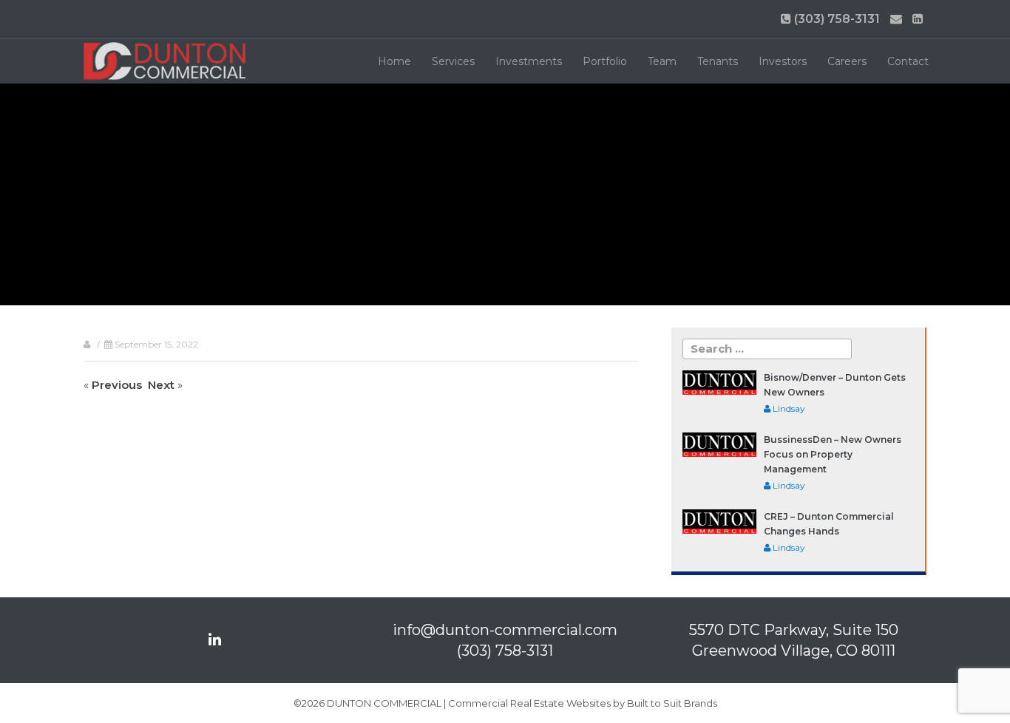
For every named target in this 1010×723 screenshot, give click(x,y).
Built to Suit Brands (672, 703)
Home (394, 61)
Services (453, 61)
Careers (847, 61)
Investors (783, 61)
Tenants (717, 61)
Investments (528, 61)
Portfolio (605, 61)
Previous (117, 385)
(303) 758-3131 (835, 19)
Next (161, 385)
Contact (908, 61)
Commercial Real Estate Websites (529, 703)
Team (662, 61)
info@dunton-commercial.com (505, 630)
